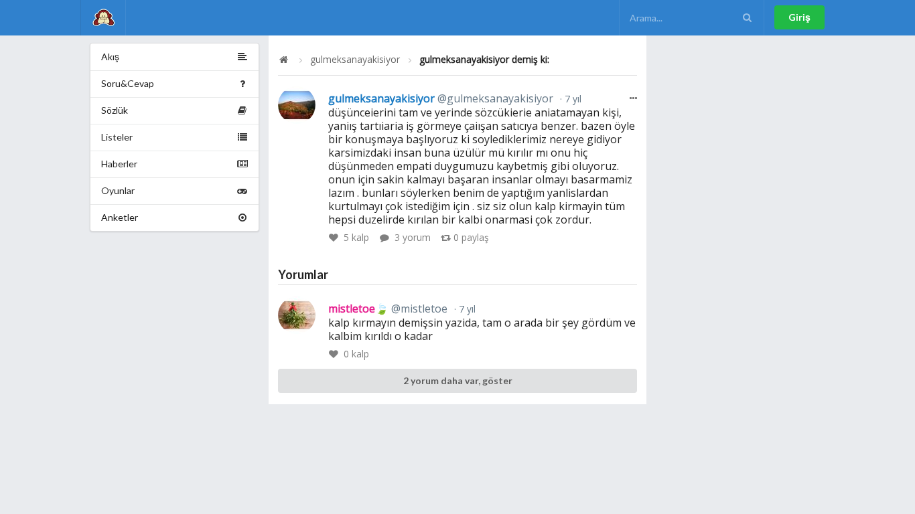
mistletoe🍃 (387, 308)
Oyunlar (118, 190)
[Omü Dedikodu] (103, 17)
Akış (110, 56)
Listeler (117, 137)
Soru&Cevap (127, 83)
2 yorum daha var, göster (457, 380)
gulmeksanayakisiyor (355, 59)
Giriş (799, 17)
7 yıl (571, 98)
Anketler (119, 217)
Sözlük (114, 110)
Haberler (119, 163)
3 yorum (412, 237)
